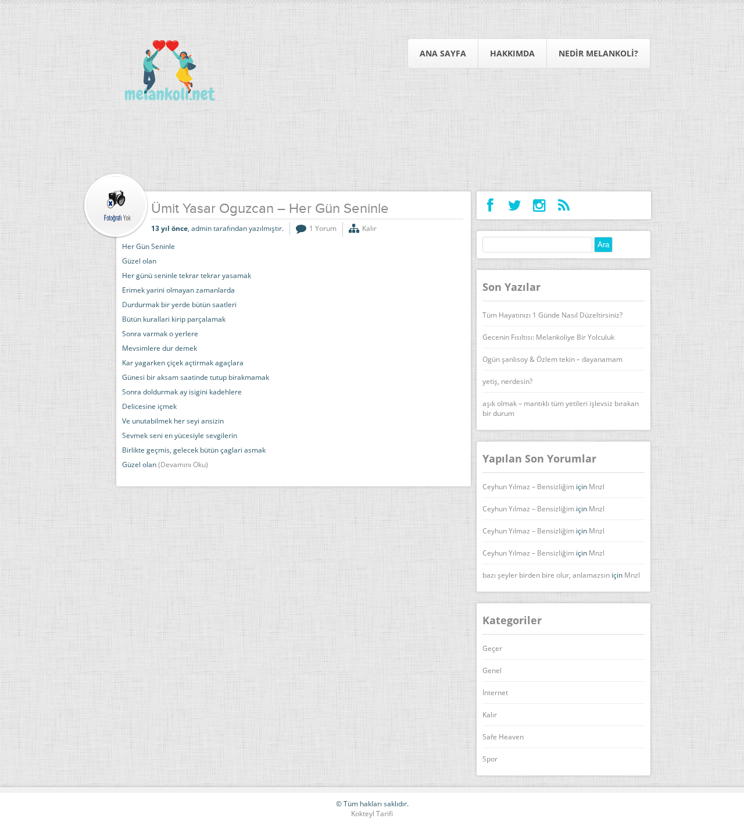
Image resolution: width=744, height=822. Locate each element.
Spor (490, 759)
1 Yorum (323, 228)
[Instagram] (539, 205)
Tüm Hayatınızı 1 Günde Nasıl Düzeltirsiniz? (552, 315)
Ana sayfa (443, 53)
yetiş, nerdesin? (507, 381)
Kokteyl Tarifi (372, 814)
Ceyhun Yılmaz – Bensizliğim (528, 487)
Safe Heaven (503, 737)
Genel (492, 670)
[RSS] (563, 205)
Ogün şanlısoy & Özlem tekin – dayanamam (552, 359)
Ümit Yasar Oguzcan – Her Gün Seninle (270, 209)
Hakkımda (512, 53)
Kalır (369, 228)
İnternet (495, 693)
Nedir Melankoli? (598, 53)
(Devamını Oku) (183, 464)
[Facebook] (490, 205)
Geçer (492, 648)
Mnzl (596, 487)
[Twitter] (514, 205)
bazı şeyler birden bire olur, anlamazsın (546, 575)
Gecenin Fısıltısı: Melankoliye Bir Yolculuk (548, 337)
